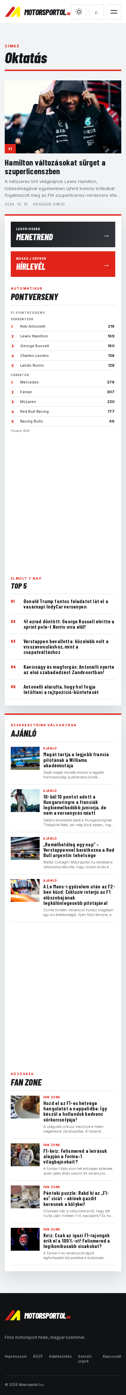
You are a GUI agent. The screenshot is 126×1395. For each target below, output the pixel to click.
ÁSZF (38, 1356)
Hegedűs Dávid (49, 204)
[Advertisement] (63, 502)
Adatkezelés (60, 1356)
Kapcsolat (112, 1356)
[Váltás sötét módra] (79, 11)
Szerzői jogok (85, 1358)
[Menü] (114, 11)
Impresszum (16, 1356)
